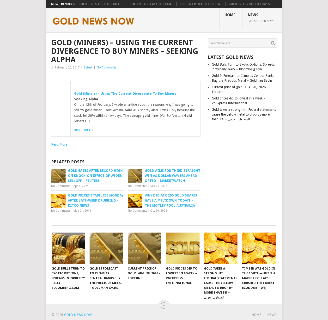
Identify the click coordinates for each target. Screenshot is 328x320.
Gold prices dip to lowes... (250, 4)
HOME (230, 15)
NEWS (261, 17)
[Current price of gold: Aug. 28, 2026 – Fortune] (144, 248)
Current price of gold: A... (201, 4)
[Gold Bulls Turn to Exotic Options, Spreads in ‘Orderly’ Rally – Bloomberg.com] (68, 248)
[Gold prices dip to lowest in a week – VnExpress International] (183, 248)
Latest (88, 67)
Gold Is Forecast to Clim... (151, 4)
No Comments (106, 67)
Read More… (61, 144)
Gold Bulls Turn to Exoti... (101, 4)
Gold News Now (77, 315)
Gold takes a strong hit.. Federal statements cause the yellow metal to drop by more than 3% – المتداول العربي (244, 114)
